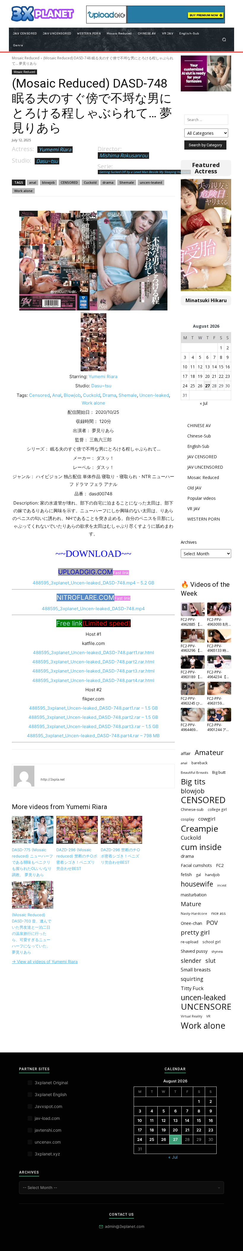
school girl (211, 941)
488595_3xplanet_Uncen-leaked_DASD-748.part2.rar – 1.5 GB (93, 717)
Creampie (199, 828)
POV (212, 922)
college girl (217, 809)
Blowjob (72, 395)
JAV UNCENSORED (205, 467)
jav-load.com (47, 1118)
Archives (189, 542)
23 (227, 376)
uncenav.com (48, 1141)
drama (108, 182)
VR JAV (193, 508)
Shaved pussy (194, 951)
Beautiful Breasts (194, 772)
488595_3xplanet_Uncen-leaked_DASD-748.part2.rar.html (93, 662)
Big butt (219, 772)
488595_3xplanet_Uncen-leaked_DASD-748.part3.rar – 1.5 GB (93, 726)
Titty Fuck (192, 988)
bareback (199, 762)
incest (221, 885)
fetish (186, 874)
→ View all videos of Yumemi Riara (45, 961)
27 (207, 386)
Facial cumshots (196, 865)
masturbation (194, 895)
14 (214, 367)
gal (198, 874)
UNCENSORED (209, 1006)
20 (207, 376)
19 (200, 376)
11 (192, 367)
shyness (217, 951)
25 (192, 386)
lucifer (48, 771)
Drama (109, 395)
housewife (197, 884)
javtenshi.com (48, 1130)
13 (207, 367)
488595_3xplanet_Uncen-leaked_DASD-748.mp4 (93, 608)
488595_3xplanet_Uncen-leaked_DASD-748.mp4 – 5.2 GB (93, 583)
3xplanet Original (51, 1082)
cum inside (201, 847)
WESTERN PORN (203, 519)
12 (200, 367)
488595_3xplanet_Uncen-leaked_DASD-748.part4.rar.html (93, 680)
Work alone (23, 190)
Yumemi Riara (55, 149)
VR (208, 1016)
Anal (56, 395)
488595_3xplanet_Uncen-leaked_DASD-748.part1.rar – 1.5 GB (93, 708)
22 (221, 376)
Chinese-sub (192, 809)
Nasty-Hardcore (194, 913)
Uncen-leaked (154, 395)
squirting (192, 979)
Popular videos (201, 498)
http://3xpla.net (53, 779)
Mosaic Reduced (25, 58)
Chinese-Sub (199, 436)
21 (214, 376)
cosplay (187, 819)
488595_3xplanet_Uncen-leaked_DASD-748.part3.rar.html (93, 671)
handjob (212, 874)
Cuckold (90, 182)
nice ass (218, 913)
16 (227, 367)
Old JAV (194, 488)
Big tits (193, 781)
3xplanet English (51, 1094)
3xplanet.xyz (47, 1153)
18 (192, 376)
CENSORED (69, 182)
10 (185, 367)
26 (200, 386)
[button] (224, 39)
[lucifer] (24, 776)
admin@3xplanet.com (124, 1226)
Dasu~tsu (47, 161)
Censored (39, 395)
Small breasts (196, 970)
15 (221, 367)
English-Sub (198, 446)
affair (186, 753)
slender (191, 960)
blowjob (48, 182)
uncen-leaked (151, 182)
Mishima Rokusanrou (123, 155)
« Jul (203, 403)
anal (32, 182)
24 (185, 386)
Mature (191, 904)
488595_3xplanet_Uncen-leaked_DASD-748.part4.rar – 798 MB (93, 735)
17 (185, 376)
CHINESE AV (199, 425)
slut (210, 960)
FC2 (220, 865)
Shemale (126, 182)
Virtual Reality (191, 1016)
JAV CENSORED (202, 456)
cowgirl (206, 819)
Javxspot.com (48, 1106)
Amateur (209, 752)
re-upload (189, 941)
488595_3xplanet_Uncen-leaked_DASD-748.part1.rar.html (93, 652)
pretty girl (195, 932)
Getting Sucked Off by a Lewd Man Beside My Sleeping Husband (144, 172)
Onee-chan (191, 923)
